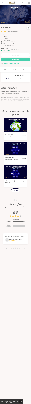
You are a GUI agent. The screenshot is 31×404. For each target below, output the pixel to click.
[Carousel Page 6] (18, 248)
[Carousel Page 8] (22, 248)
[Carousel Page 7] (20, 248)
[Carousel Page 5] (15, 248)
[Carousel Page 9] (24, 248)
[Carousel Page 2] (9, 248)
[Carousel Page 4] (13, 248)
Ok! (21, 401)
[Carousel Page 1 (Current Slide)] (7, 248)
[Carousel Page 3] (11, 248)
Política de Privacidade (11, 402)
